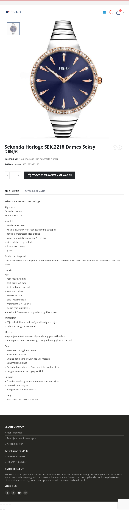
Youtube (19, 492)
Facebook (7, 492)
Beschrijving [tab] (12, 191)
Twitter (13, 492)
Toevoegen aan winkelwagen (52, 175)
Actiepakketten (15, 443)
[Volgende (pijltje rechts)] (4, 509)
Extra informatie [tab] (35, 191)
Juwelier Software (16, 456)
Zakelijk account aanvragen (21, 438)
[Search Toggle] (111, 12)
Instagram (25, 492)
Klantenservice (14, 432)
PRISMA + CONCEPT (18, 461)
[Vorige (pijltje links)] (1, 509)
